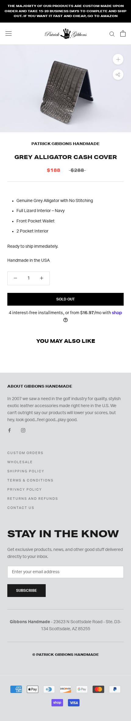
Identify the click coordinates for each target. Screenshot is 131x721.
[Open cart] (123, 33)
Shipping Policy (25, 471)
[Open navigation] (8, 33)
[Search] (112, 33)
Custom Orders (25, 453)
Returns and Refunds (32, 498)
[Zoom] (118, 59)
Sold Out (65, 299)
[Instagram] (23, 430)
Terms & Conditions (30, 480)
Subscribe (26, 590)
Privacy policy (24, 489)
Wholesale (20, 462)
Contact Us (20, 508)
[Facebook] (9, 430)
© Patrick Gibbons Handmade (65, 654)
